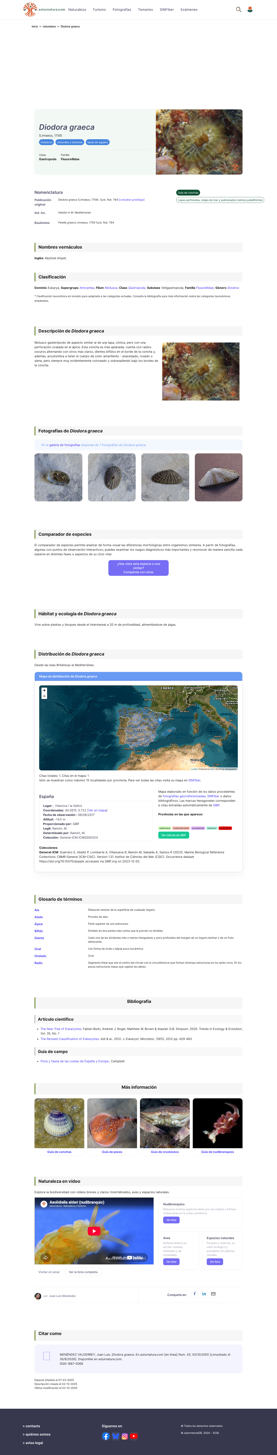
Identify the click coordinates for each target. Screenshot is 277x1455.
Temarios (145, 10)
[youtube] (134, 1436)
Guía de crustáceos (165, 1152)
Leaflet (194, 768)
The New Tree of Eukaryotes (61, 1029)
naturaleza (49, 26)
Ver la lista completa (83, 1272)
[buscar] (239, 9)
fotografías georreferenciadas (184, 796)
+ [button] (44, 690)
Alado (38, 917)
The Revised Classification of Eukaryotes (70, 1039)
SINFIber (167, 10)
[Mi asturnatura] (250, 9)
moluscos (46, 142)
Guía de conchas (188, 192)
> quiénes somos (37, 1434)
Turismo (99, 10)
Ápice (38, 924)
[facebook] (106, 1436)
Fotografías (122, 10)
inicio (35, 26)
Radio (38, 963)
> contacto (31, 1426)
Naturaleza (77, 10)
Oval (37, 949)
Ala (36, 910)
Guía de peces (112, 1152)
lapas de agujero (97, 142)
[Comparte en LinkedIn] (204, 1294)
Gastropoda (136, 288)
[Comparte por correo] (213, 1294)
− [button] (44, 696)
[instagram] (124, 1436)
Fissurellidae (205, 288)
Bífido (38, 931)
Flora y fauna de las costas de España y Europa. (75, 1061)
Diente (39, 938)
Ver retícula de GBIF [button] (173, 835)
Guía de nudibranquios (217, 1152)
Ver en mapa (97, 810)
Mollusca (111, 288)
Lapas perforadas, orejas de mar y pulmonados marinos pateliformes (220, 200)
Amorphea (87, 288)
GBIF (216, 805)
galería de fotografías (64, 445)
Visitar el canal (48, 1272)
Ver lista (171, 1220)
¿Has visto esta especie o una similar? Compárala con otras (138, 568)
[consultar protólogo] (132, 199)
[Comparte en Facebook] (194, 1294)
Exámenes (189, 10)
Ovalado (40, 956)
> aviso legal (33, 1443)
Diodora (233, 288)
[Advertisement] (138, 66)
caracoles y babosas (70, 142)
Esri (212, 768)
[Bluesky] (116, 1436)
